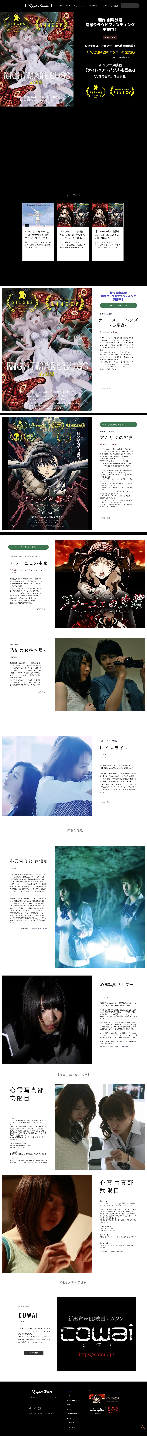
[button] (118, 677)
